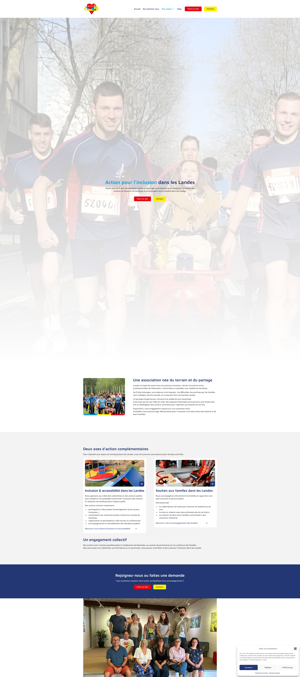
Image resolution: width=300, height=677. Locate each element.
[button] (295, 649)
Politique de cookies (261, 673)
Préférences (287, 667)
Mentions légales (274, 673)
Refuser (268, 667)
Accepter (249, 667)
